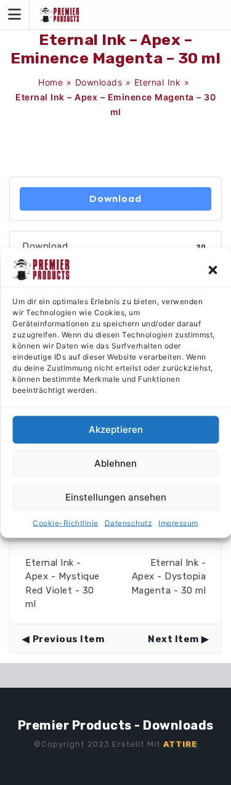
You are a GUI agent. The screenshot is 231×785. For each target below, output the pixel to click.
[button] (212, 269)
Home (50, 82)
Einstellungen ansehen (115, 497)
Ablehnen (115, 463)
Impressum (178, 522)
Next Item (173, 639)
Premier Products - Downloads (116, 725)
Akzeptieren (116, 429)
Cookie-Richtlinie (66, 522)
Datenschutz (129, 522)
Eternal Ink (157, 82)
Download (115, 198)
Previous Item (68, 639)
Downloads (99, 82)
